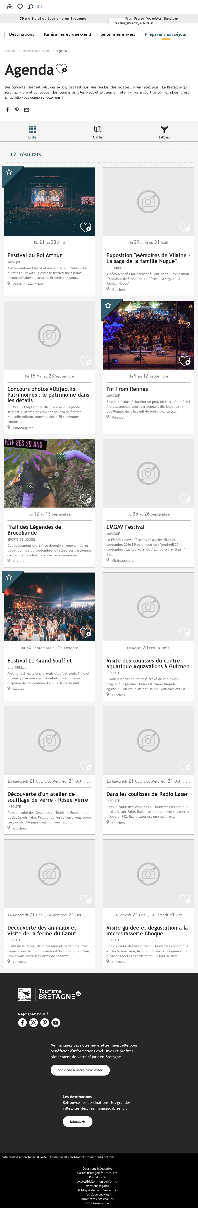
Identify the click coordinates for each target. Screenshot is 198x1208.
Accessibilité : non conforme (97, 1181)
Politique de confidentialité (97, 1190)
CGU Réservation (97, 1203)
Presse (139, 18)
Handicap (171, 18)
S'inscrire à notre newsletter (80, 1070)
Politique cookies (97, 1194)
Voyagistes (154, 18)
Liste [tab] (32, 137)
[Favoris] (20, 6)
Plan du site (97, 1177)
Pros (128, 18)
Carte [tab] (97, 137)
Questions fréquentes (97, 1168)
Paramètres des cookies (97, 1199)
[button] (30, 6)
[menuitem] (22, 34)
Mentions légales (97, 1186)
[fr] (40, 7)
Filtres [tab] (164, 137)
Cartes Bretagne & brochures (97, 1173)
